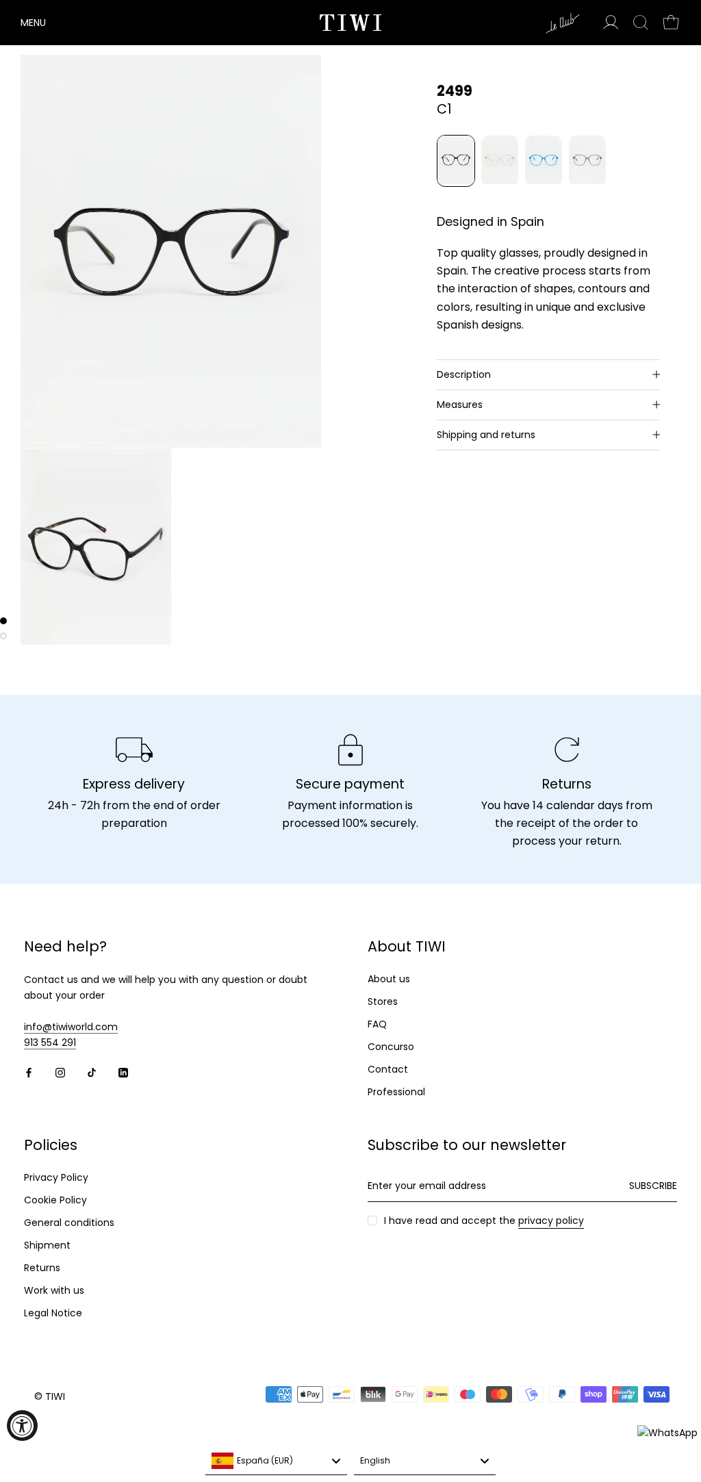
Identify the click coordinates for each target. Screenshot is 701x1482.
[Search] (640, 22)
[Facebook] (29, 1072)
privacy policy (551, 1220)
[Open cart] (670, 22)
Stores (383, 1001)
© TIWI (49, 1396)
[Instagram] (60, 1072)
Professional (396, 1092)
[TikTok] (92, 1072)
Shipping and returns (486, 435)
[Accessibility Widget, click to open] (22, 1425)
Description (464, 374)
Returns (42, 1268)
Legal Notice (53, 1313)
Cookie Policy (55, 1200)
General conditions (69, 1222)
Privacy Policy (56, 1177)
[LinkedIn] (123, 1072)
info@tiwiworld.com (71, 1027)
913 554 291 (50, 1042)
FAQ (377, 1024)
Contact (388, 1069)
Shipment (47, 1245)
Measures (460, 404)
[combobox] (276, 1461)
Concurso (391, 1046)
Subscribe (653, 1185)
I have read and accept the (484, 1220)
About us (389, 979)
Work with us (54, 1290)
